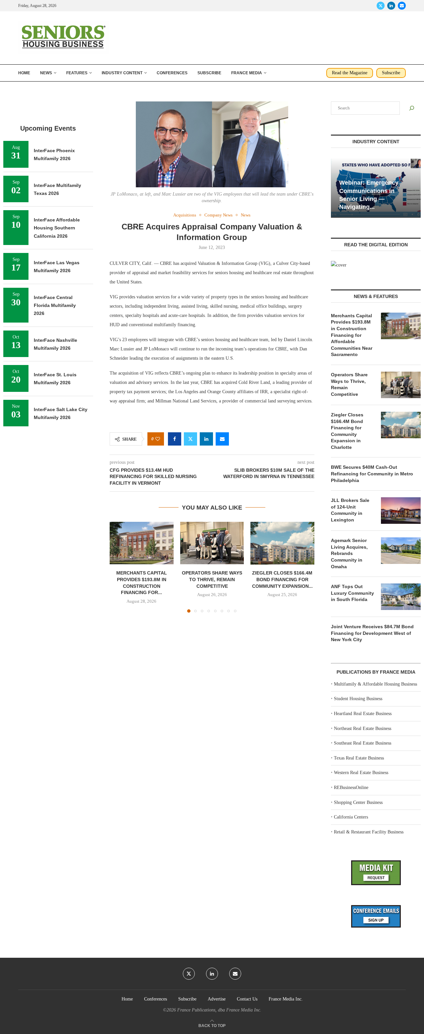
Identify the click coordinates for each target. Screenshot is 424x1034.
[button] (118, 567)
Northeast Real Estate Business (362, 728)
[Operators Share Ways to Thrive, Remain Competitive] (212, 543)
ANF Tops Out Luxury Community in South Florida (352, 593)
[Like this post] (157, 439)
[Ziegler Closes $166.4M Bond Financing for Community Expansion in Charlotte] (282, 543)
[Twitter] (381, 6)
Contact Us (247, 999)
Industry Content (122, 73)
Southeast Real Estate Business (362, 743)
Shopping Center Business (358, 802)
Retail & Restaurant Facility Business (368, 831)
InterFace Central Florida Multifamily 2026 (55, 305)
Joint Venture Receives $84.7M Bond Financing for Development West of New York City (372, 633)
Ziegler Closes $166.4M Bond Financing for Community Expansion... (282, 579)
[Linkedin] (391, 6)
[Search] (412, 108)
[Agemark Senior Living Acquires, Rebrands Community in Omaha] (401, 550)
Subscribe (209, 73)
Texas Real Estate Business (359, 758)
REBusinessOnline (351, 787)
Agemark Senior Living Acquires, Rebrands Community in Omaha (349, 553)
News (46, 73)
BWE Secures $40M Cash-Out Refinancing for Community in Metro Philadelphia (372, 473)
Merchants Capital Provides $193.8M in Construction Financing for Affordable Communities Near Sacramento (351, 335)
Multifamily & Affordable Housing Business (375, 684)
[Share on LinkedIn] (206, 439)
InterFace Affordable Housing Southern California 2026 (57, 228)
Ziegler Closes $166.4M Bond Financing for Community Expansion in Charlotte (347, 431)
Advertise (217, 999)
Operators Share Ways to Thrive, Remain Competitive (212, 579)
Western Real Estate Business (361, 772)
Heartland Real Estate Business (363, 713)
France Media (246, 73)
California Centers (351, 817)
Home (24, 73)
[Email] (402, 6)
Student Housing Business (358, 698)
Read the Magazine (349, 72)
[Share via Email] (222, 439)
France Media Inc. (286, 999)
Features (76, 73)
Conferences (172, 73)
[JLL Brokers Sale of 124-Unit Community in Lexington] (401, 510)
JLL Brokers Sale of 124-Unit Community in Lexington (350, 510)
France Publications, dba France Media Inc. (219, 1009)
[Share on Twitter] (190, 439)
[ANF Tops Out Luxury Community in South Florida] (401, 596)
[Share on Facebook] (174, 439)
